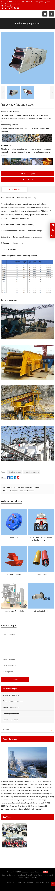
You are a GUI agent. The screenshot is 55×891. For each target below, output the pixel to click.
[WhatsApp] (11, 8)
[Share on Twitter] (11, 477)
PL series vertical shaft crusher (22, 491)
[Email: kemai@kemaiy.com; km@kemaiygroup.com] (52, 235)
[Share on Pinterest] (17, 477)
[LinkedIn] (8, 8)
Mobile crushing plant (11, 707)
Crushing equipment (11, 695)
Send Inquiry (29, 174)
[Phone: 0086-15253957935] (52, 225)
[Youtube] (18, 8)
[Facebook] (2, 8)
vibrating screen (14, 472)
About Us (10, 882)
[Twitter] (5, 8)
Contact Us (20, 882)
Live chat (29, 180)
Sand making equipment (13, 701)
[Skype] (14, 8)
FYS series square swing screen (27, 487)
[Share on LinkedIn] (14, 477)
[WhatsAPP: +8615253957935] (52, 230)
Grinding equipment (11, 714)
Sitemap (30, 882)
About (3, 6)
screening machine (31, 472)
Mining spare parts (10, 720)
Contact (10, 6)
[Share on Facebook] (8, 477)
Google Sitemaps (42, 882)
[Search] (50, 730)
